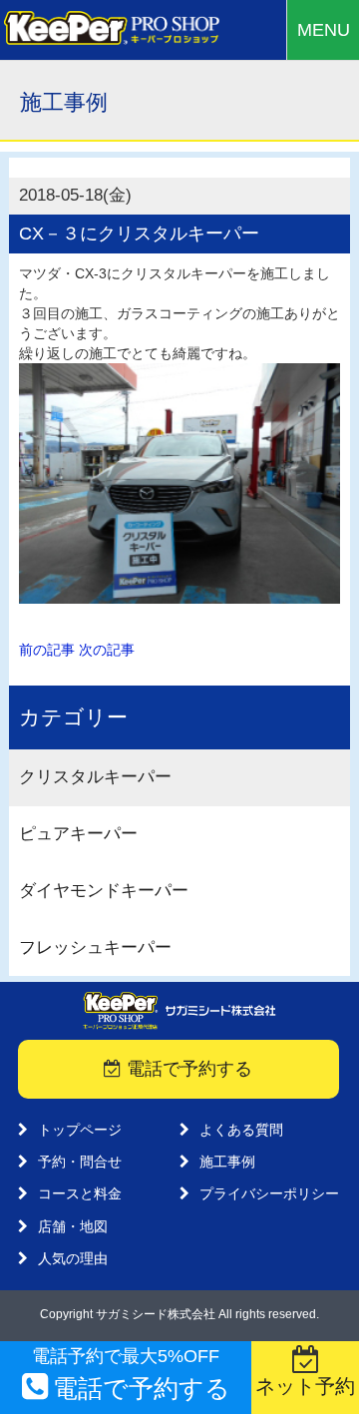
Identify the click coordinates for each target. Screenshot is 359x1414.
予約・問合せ (80, 1162)
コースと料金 (80, 1193)
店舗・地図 (73, 1226)
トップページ (80, 1130)
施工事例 (227, 1162)
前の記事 (47, 650)
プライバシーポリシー (269, 1193)
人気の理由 (73, 1258)
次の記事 (107, 650)
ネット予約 (305, 1386)
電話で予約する (187, 1069)
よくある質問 (241, 1130)
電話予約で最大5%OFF (131, 1374)
